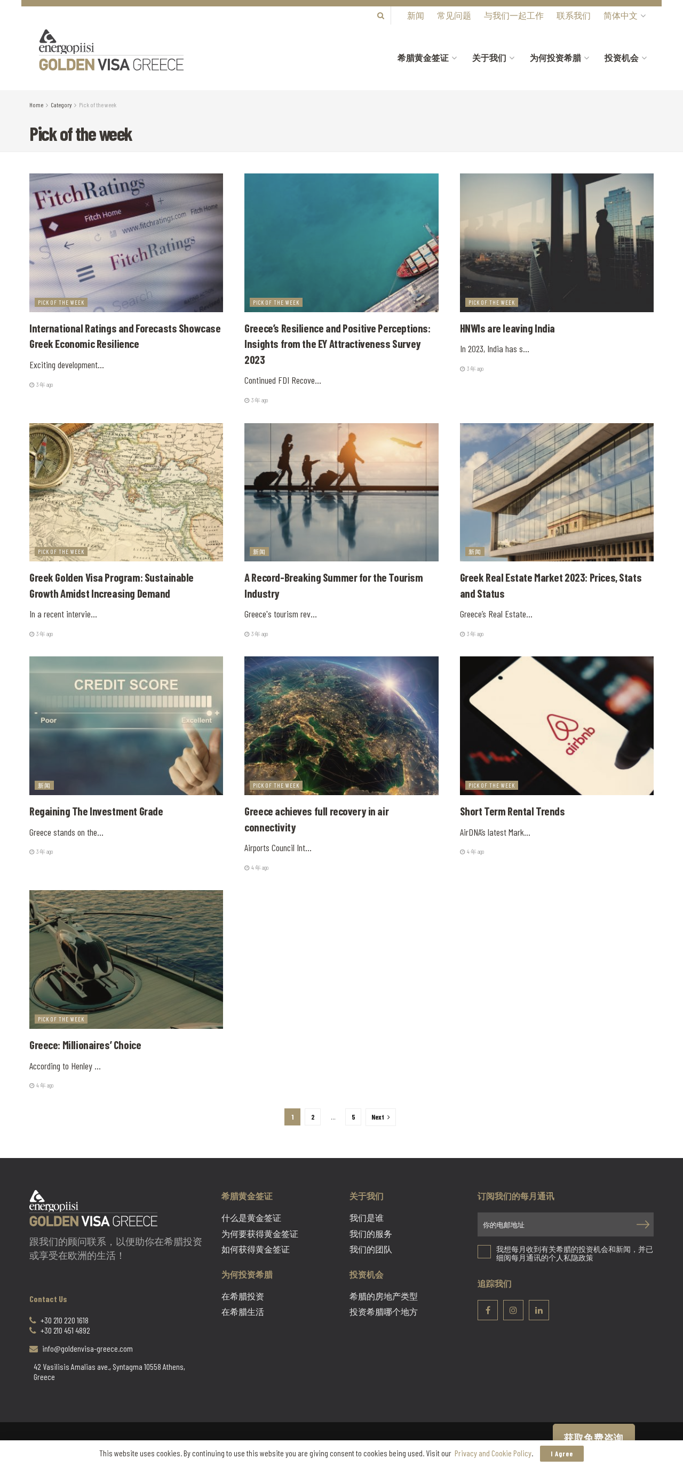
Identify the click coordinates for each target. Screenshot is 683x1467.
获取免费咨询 (594, 1438)
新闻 (415, 15)
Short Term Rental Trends (513, 811)
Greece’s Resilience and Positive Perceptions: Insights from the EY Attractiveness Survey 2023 (337, 343)
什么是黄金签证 (251, 1218)
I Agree (562, 1453)
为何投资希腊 (555, 57)
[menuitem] (623, 15)
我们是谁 (367, 1218)
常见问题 (454, 15)
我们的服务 (371, 1234)
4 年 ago (259, 867)
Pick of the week (97, 104)
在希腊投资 (242, 1296)
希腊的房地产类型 (384, 1296)
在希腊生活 (242, 1312)
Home (36, 104)
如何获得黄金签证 (255, 1249)
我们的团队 (371, 1249)
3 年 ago (44, 384)
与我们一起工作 (514, 15)
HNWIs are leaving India (507, 328)
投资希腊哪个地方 (384, 1312)
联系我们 (574, 15)
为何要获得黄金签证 (259, 1234)
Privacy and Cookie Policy (493, 1453)
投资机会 (622, 57)
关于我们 (489, 57)
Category (61, 104)
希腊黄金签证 (423, 57)
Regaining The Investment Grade (96, 811)
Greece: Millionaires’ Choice (85, 1044)
